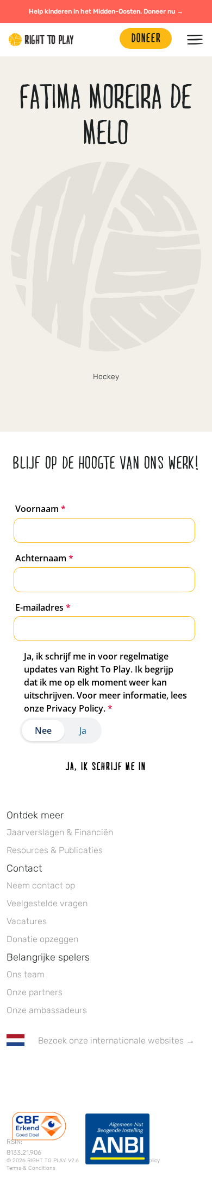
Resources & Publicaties (55, 850)
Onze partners (35, 992)
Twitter (35, 1072)
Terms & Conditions (31, 1168)
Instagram (58, 1072)
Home (41, 39)
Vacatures (27, 921)
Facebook (12, 1072)
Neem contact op (41, 885)
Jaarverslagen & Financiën (60, 832)
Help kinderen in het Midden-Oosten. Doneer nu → (106, 11)
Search (106, 40)
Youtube (104, 1072)
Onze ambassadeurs (47, 1010)
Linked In (81, 1072)
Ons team (26, 974)
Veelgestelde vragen (47, 903)
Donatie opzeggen (42, 939)
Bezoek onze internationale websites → (116, 1040)
